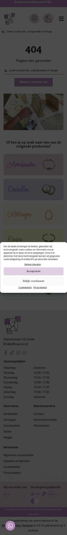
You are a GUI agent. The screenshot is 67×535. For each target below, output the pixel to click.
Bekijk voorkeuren (33, 281)
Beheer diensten (32, 265)
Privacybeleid (40, 288)
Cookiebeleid (25, 288)
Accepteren (34, 271)
